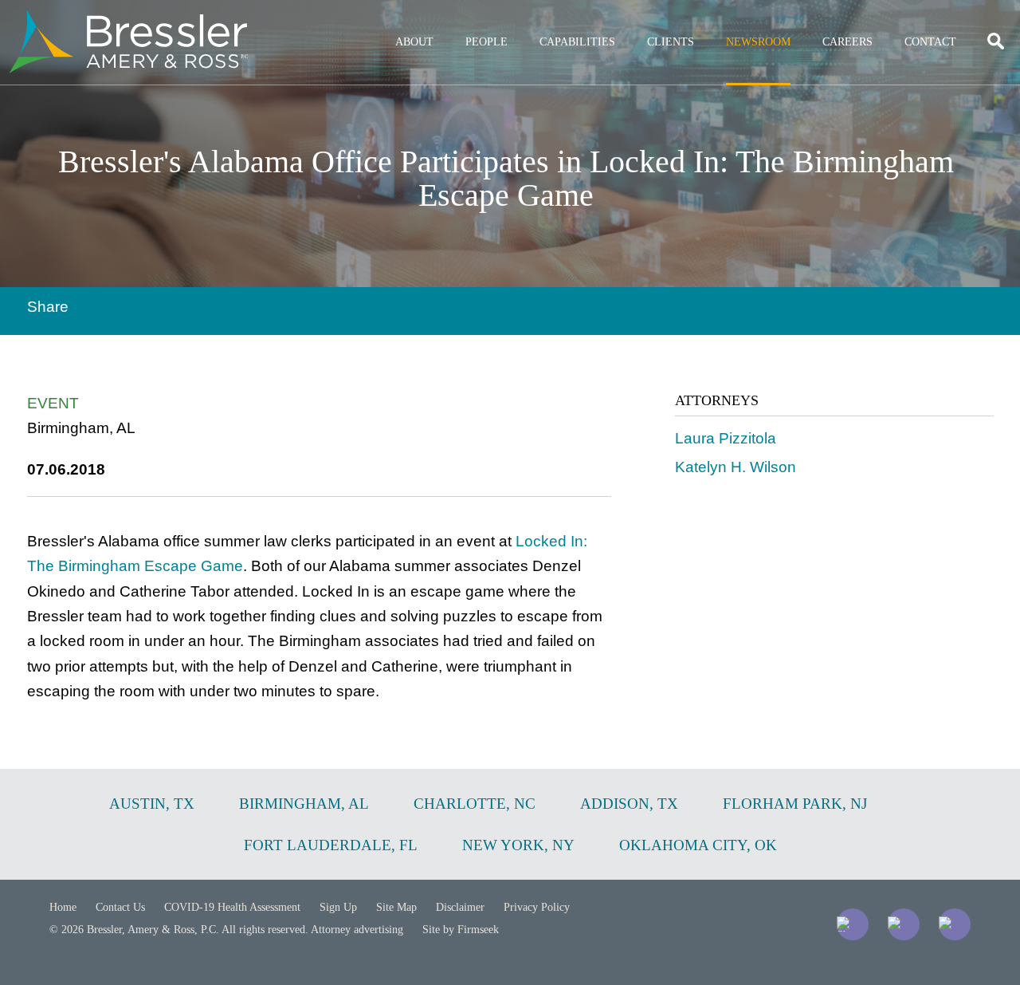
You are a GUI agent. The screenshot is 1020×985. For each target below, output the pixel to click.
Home (62, 907)
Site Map (396, 907)
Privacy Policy (537, 907)
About (414, 42)
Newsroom (758, 42)
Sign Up (338, 907)
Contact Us (120, 907)
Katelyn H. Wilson (735, 467)
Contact (930, 42)
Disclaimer (460, 907)
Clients (670, 42)
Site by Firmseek (460, 930)
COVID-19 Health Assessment (232, 907)
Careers (847, 42)
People (486, 42)
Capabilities (577, 42)
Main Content (452, 20)
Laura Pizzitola (725, 438)
